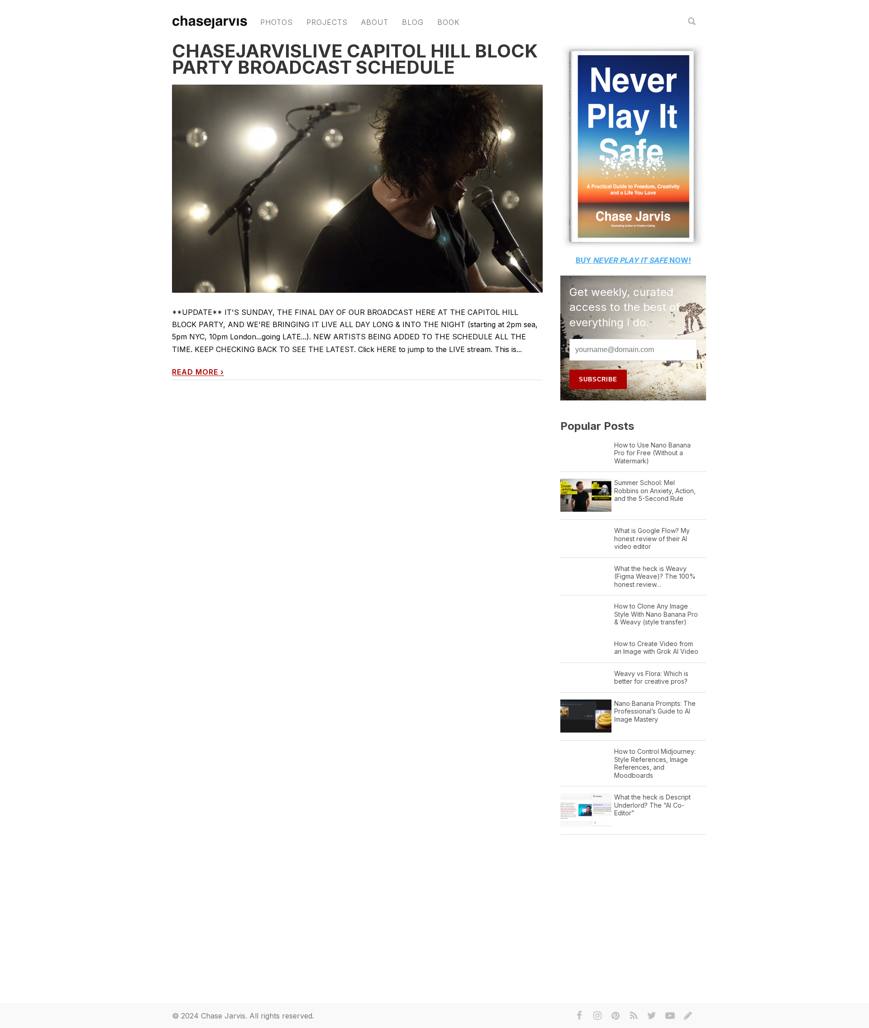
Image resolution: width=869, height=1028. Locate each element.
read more (198, 372)
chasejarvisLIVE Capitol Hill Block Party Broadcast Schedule (355, 59)
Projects (327, 22)
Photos (276, 22)
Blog (413, 22)
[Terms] (688, 1016)
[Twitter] (652, 1016)
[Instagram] (597, 1016)
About (374, 22)
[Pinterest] (615, 1016)
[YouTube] (670, 1016)
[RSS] (634, 1016)
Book (448, 22)
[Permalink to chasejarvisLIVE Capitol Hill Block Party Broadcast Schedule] (357, 189)
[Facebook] (579, 1016)
